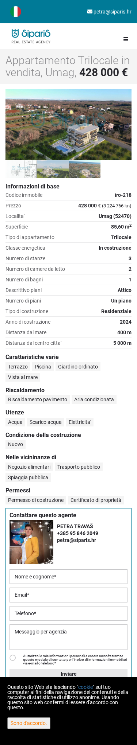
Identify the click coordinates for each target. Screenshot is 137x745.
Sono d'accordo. (29, 723)
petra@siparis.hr (112, 12)
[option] (21, 169)
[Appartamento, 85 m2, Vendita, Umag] (68, 124)
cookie (85, 687)
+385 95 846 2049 (77, 533)
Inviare (69, 674)
